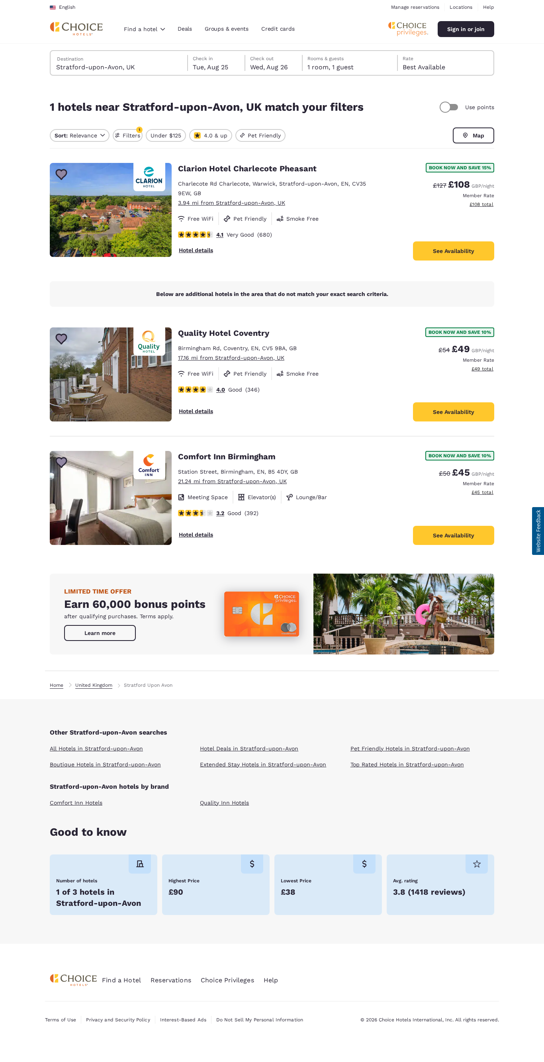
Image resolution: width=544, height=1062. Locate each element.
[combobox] (144, 29)
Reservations (171, 980)
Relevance (76, 135)
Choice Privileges (227, 980)
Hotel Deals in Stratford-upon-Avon (249, 748)
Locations (461, 7)
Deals (185, 28)
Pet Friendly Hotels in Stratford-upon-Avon (410, 748)
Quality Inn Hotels (224, 802)
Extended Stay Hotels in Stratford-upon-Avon (263, 764)
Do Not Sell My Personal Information (259, 1020)
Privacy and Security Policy (118, 1020)
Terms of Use (60, 1020)
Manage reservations (415, 7)
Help (488, 7)
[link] (100, 633)
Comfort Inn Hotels (76, 802)
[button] (538, 531)
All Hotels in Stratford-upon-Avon (96, 748)
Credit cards (278, 28)
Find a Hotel (121, 980)
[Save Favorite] (61, 174)
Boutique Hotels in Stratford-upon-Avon (105, 764)
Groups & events (227, 28)
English (67, 7)
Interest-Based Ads (183, 1020)
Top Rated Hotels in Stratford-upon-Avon (407, 764)
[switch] (450, 107)
